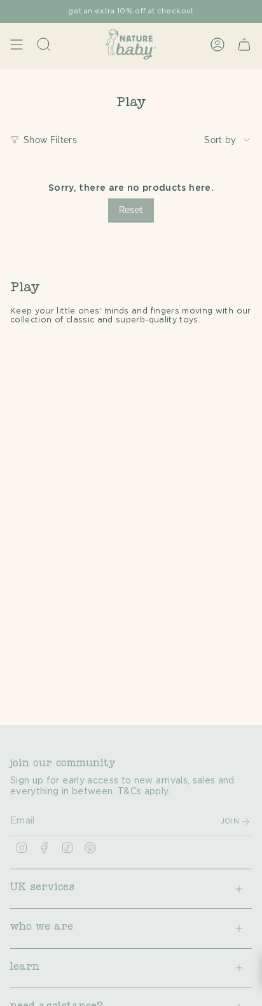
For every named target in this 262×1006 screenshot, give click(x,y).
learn (24, 968)
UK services (42, 888)
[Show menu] (16, 44)
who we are (41, 928)
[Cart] (244, 44)
